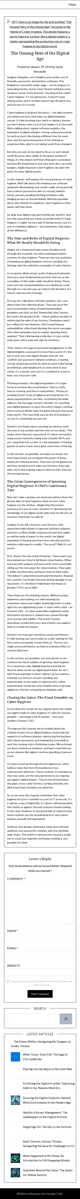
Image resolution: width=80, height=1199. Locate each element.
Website (13, 965)
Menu (72, 4)
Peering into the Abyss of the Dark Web (47, 1069)
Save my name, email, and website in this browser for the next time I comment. (42, 983)
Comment (16, 878)
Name (12, 930)
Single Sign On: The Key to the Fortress (47, 1126)
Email (12, 948)
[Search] (66, 1018)
